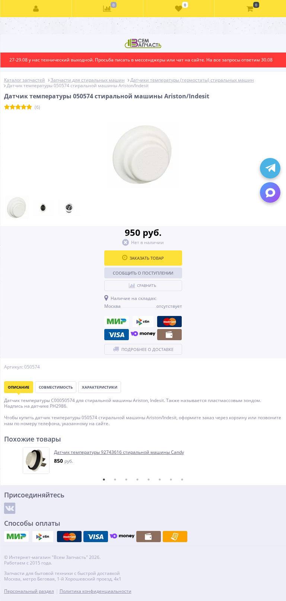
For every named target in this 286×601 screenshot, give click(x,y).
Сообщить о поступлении (143, 273)
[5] (29, 107)
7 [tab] (171, 479)
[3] (18, 107)
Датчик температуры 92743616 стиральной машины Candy (119, 452)
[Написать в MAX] (270, 192)
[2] (12, 107)
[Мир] (116, 321)
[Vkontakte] (9, 508)
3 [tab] (126, 479)
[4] (23, 107)
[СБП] (143, 321)
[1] (7, 107)
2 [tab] (115, 479)
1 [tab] (104, 479)
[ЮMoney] (143, 334)
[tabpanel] (143, 460)
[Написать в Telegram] (270, 168)
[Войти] (36, 8)
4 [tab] (137, 479)
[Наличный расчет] (169, 334)
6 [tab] (159, 479)
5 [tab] (148, 479)
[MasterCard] (169, 321)
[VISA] (116, 334)
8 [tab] (182, 479)
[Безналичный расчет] (175, 536)
